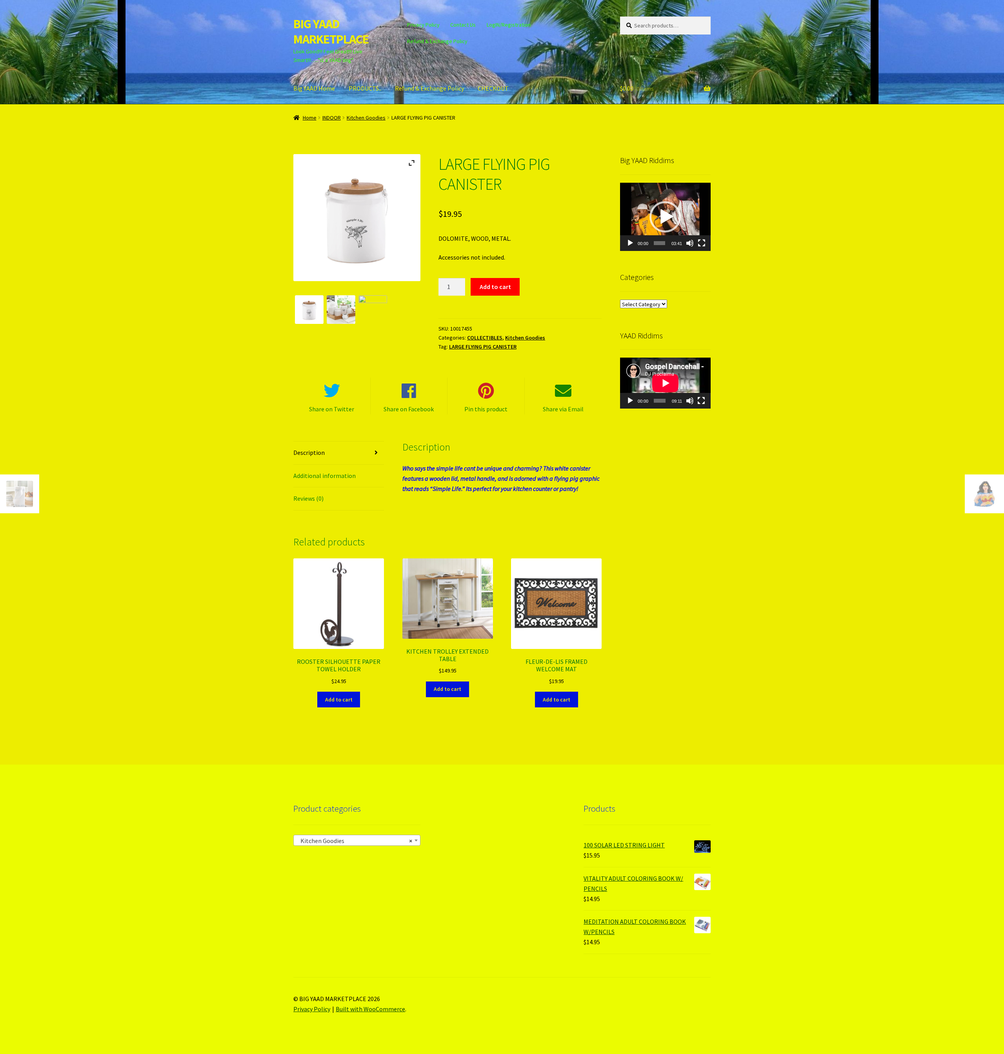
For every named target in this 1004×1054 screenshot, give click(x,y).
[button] (665, 217)
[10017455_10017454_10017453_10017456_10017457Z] (341, 309)
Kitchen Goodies (366, 117)
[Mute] (690, 243)
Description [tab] (309, 452)
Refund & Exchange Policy (437, 41)
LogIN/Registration (509, 24)
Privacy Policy (423, 24)
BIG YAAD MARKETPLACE (331, 31)
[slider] (659, 243)
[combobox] (356, 840)
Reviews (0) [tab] (308, 498)
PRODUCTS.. (365, 88)
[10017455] (309, 309)
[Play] (630, 243)
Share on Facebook (409, 409)
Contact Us (463, 24)
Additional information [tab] (324, 476)
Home (309, 117)
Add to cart (495, 287)
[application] (665, 217)
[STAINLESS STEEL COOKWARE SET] (372, 309)
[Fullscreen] (702, 243)
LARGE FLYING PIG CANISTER (483, 346)
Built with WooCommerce (370, 1009)
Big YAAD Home (314, 88)
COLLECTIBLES (484, 337)
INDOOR (331, 117)
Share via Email (563, 409)
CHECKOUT (493, 88)
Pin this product (485, 409)
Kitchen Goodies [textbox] (354, 841)
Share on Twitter (331, 409)
